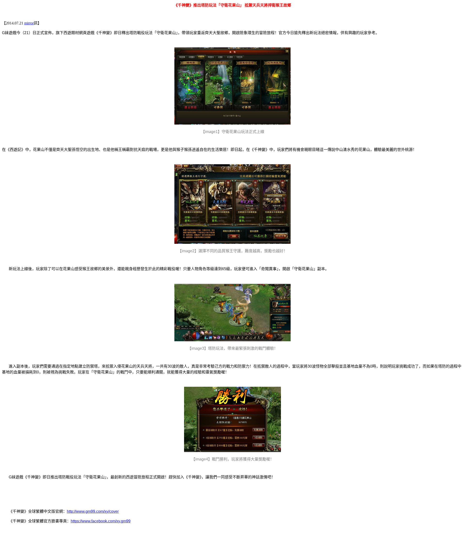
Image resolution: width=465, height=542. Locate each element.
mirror (29, 23)
